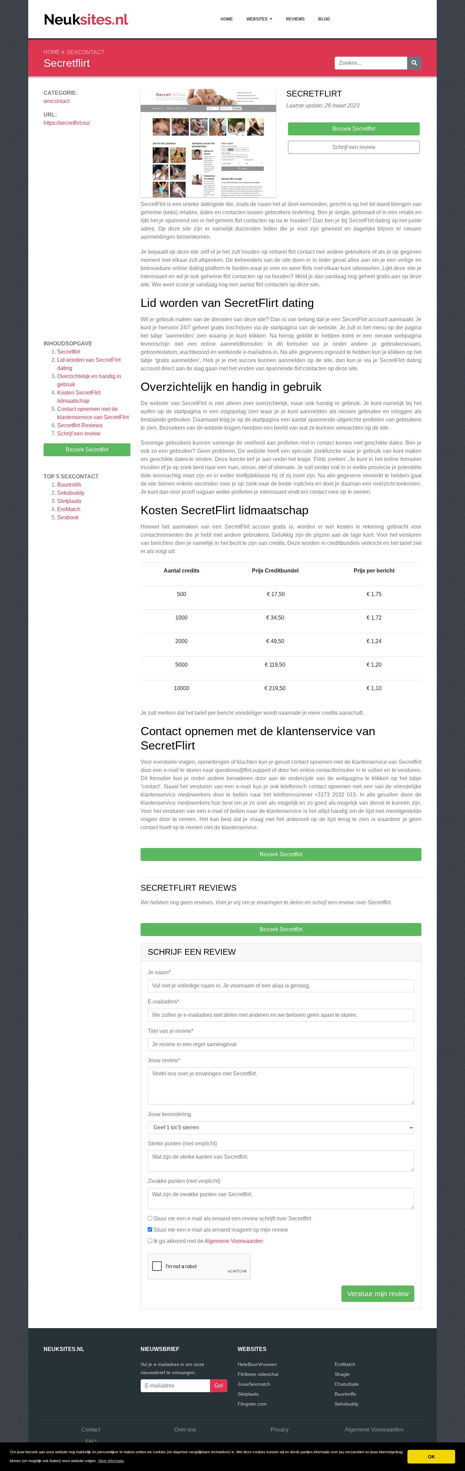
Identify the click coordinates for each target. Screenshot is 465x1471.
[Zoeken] (414, 63)
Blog (324, 19)
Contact (90, 1429)
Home (227, 19)
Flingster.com (252, 1404)
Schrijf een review (78, 433)
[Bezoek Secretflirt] (208, 144)
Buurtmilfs (69, 485)
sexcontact (86, 52)
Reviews (295, 19)
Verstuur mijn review (377, 1293)
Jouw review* (164, 1060)
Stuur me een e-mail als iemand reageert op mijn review (221, 1230)
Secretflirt (68, 352)
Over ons (185, 1429)
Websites (257, 19)
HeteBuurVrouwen (257, 1364)
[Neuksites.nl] (86, 19)
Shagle (342, 1374)
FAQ (90, 1442)
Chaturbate (347, 1384)
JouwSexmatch (254, 1384)
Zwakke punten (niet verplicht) (184, 1181)
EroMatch (68, 509)
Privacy (280, 1429)
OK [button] (431, 1456)
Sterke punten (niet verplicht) (182, 1143)
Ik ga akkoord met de (208, 1241)
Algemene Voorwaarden (234, 1241)
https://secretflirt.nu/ (67, 123)
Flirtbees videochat (258, 1374)
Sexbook (68, 517)
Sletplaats (69, 501)
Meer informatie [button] (111, 1461)
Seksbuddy (70, 493)
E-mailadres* (163, 1002)
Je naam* (159, 972)
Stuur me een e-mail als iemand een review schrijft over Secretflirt (232, 1218)
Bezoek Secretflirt (87, 449)
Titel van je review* (170, 1031)
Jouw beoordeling (169, 1114)
